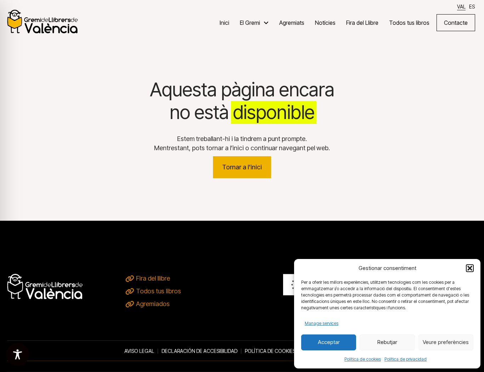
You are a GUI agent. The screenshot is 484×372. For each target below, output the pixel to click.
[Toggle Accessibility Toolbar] (17, 354)
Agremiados (153, 304)
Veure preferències (446, 342)
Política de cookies (362, 359)
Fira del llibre (153, 278)
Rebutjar (387, 342)
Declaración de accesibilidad (199, 351)
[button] (469, 268)
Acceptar (329, 342)
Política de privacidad (405, 359)
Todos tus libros (158, 291)
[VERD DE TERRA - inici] (42, 21)
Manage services (321, 323)
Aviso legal (139, 351)
